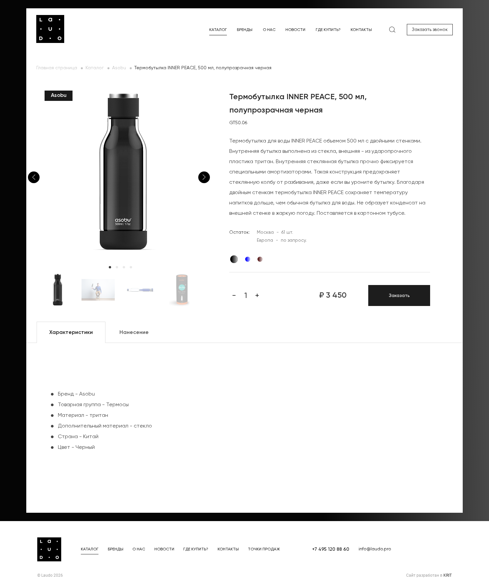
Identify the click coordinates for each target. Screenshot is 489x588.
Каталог (218, 30)
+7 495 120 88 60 (330, 549)
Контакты (361, 30)
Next (204, 177)
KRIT (447, 575)
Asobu (119, 68)
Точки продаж (264, 549)
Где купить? (328, 30)
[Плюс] (257, 295)
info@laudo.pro (375, 549)
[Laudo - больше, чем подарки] (50, 29)
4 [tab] (131, 267)
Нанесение (134, 332)
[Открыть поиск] (392, 30)
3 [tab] (124, 267)
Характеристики (71, 332)
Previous (34, 177)
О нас (269, 30)
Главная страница (56, 68)
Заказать (399, 295)
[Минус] (234, 295)
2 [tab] (117, 267)
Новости (295, 30)
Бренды (244, 30)
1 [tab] (110, 267)
